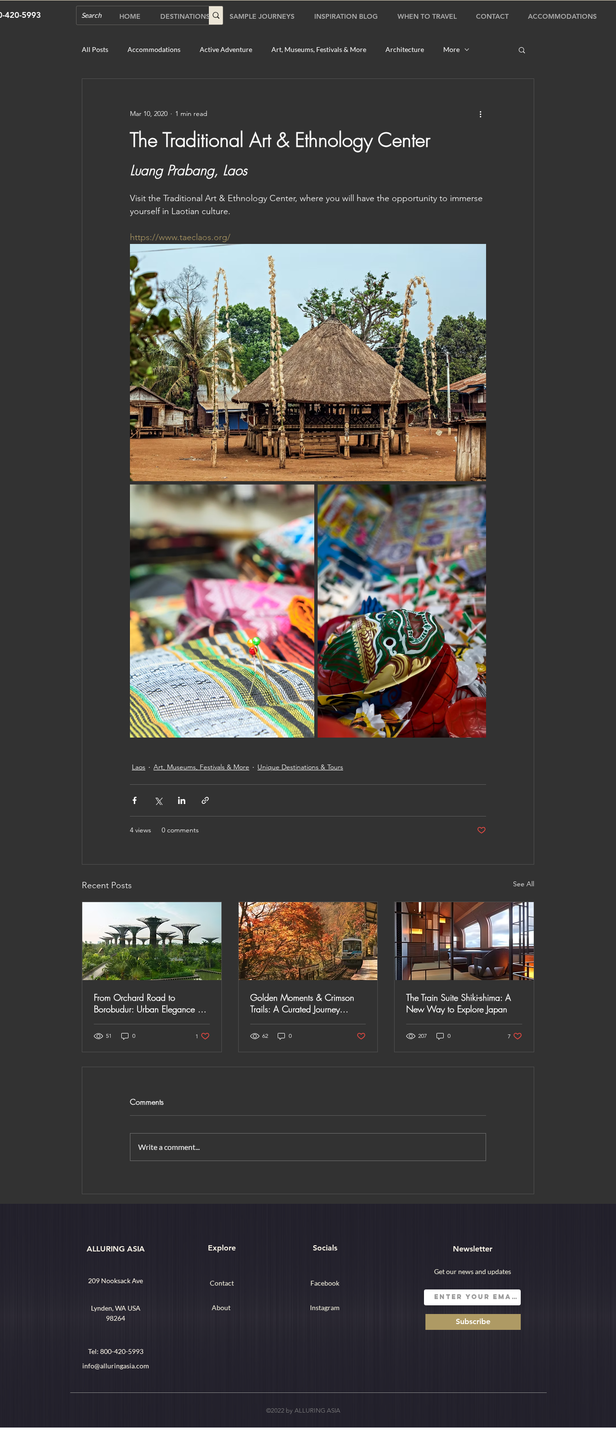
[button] (521, 49)
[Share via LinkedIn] (181, 800)
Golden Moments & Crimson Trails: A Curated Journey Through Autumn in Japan (302, 1003)
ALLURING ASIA (116, 1248)
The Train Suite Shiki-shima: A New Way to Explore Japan (458, 1003)
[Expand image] (308, 362)
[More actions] (480, 113)
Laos (138, 767)
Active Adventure (226, 49)
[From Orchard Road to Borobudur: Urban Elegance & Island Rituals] (151, 941)
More (451, 49)
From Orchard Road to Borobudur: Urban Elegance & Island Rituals (149, 1003)
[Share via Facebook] (134, 800)
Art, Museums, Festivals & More (318, 49)
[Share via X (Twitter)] (158, 800)
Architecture (404, 49)
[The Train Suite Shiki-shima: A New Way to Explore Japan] (464, 941)
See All (523, 884)
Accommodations (154, 49)
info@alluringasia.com (115, 1366)
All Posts (95, 49)
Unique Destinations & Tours (300, 767)
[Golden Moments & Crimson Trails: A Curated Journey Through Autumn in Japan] (308, 941)
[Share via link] (205, 800)
